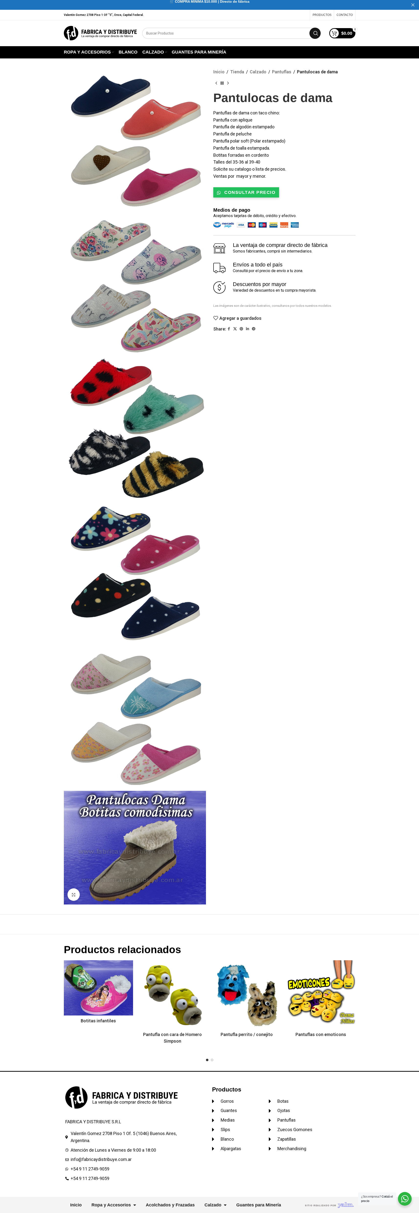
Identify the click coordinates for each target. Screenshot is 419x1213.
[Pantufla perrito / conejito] (246, 994)
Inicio (219, 71)
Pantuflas (281, 71)
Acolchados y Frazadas (170, 1204)
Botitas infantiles (98, 1020)
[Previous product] (216, 83)
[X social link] (235, 329)
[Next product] (228, 83)
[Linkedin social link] (247, 329)
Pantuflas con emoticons (320, 1034)
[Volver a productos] (222, 83)
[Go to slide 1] (207, 1060)
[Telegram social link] (253, 329)
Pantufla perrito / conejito (247, 1034)
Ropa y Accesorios (111, 1204)
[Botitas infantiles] (98, 987)
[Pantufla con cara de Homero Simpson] (172, 994)
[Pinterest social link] (241, 329)
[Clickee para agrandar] (74, 894)
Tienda (237, 71)
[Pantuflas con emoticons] (320, 994)
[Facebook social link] (229, 329)
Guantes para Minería (258, 1204)
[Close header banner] (413, 5)
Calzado (258, 71)
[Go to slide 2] (212, 1060)
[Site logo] (100, 32)
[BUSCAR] (315, 33)
